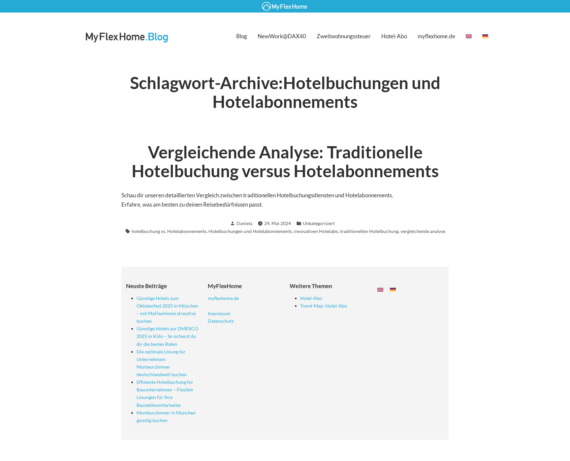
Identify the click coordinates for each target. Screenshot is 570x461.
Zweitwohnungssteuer (344, 36)
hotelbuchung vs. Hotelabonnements (169, 231)
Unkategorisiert (319, 223)
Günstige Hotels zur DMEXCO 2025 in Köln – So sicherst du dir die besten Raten (167, 336)
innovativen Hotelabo (316, 231)
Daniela (244, 223)
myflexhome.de (436, 36)
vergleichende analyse (422, 231)
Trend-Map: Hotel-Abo (323, 306)
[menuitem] (469, 36)
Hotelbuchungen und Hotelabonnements (250, 231)
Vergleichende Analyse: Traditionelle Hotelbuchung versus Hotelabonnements (285, 161)
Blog (241, 36)
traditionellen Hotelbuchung (369, 231)
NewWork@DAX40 (282, 36)
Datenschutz (221, 321)
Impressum (219, 313)
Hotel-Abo (394, 36)
